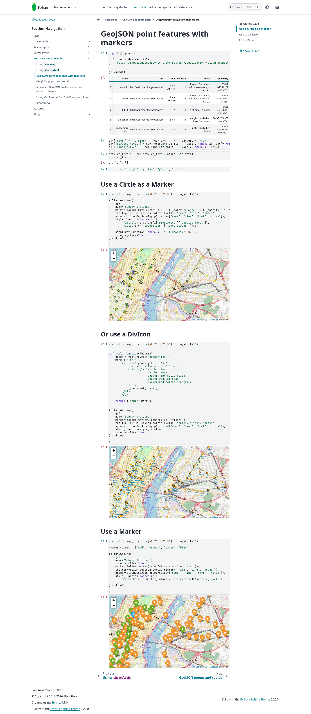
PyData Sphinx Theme (65, 709)
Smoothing (43, 102)
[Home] (98, 20)
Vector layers (41, 52)
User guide (138, 7)
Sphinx (56, 702)
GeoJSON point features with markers (60, 75)
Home (100, 7)
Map (36, 35)
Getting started (118, 7)
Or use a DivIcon (249, 34)
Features (38, 108)
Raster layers (41, 47)
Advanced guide (160, 7)
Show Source (250, 51)
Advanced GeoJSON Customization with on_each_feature (60, 89)
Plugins (38, 114)
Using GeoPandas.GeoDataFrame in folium (62, 97)
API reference (183, 7)
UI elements (40, 41)
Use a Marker (247, 40)
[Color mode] (268, 7)
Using (45, 64)
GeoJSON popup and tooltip (53, 81)
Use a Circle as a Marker (255, 28)
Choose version (63, 7)
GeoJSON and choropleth (49, 58)
